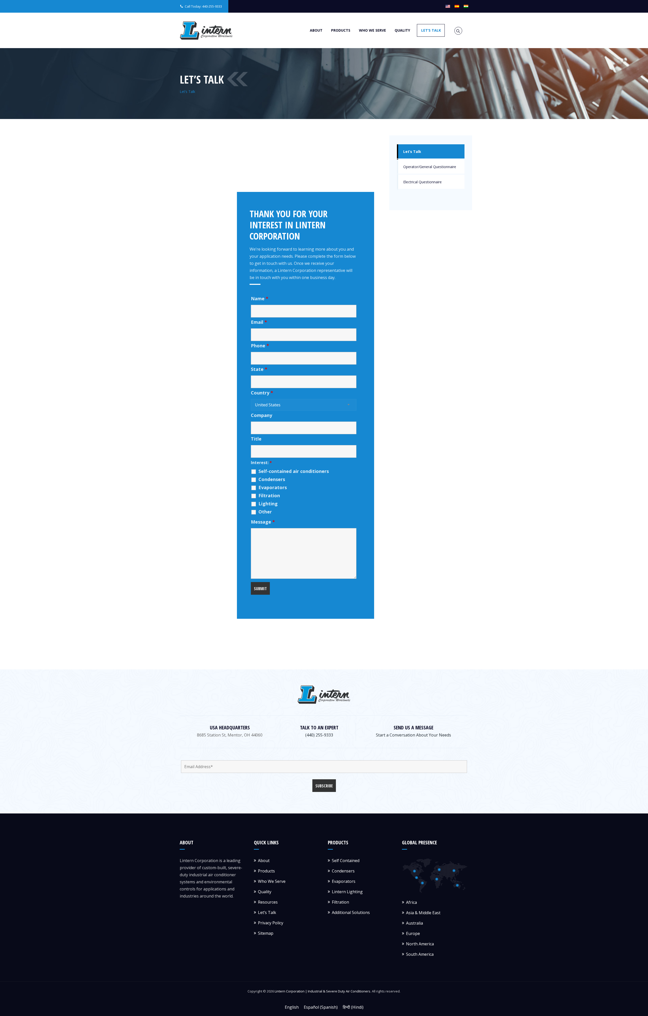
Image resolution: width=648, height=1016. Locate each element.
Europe (413, 933)
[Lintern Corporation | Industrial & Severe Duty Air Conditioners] (206, 30)
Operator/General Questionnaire (429, 166)
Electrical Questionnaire (422, 182)
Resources (268, 902)
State (259, 369)
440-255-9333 (212, 6)
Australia (414, 923)
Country (262, 392)
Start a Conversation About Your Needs (413, 735)
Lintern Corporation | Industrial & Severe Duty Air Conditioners (322, 991)
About (316, 30)
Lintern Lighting (347, 891)
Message (263, 521)
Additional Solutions (351, 912)
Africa (411, 902)
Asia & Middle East (423, 912)
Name (259, 298)
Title (256, 438)
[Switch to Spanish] (457, 6)
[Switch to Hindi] (466, 6)
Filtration (269, 495)
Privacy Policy (270, 923)
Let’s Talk (431, 30)
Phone (260, 345)
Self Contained (345, 860)
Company (261, 415)
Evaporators (272, 487)
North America (420, 944)
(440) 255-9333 (319, 735)
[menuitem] (291, 1007)
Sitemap (265, 933)
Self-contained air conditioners (293, 471)
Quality (402, 30)
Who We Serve (372, 30)
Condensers (271, 479)
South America (420, 954)
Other (265, 511)
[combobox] (303, 405)
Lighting (268, 503)
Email (259, 322)
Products (340, 30)
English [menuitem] (292, 1007)
